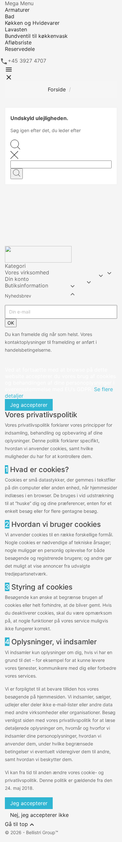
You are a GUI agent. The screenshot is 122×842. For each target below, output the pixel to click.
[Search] (16, 173)
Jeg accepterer (28, 405)
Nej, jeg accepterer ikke (39, 815)
